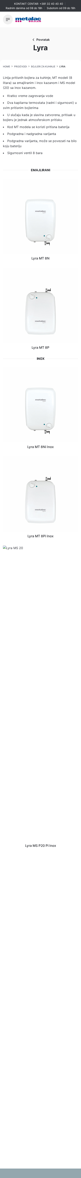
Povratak (43, 40)
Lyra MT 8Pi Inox (40, 536)
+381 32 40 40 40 (51, 3)
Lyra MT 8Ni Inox (40, 447)
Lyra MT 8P (40, 348)
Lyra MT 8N (40, 258)
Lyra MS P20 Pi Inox (40, 846)
